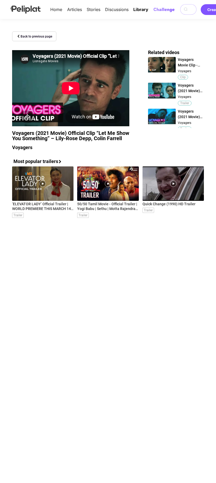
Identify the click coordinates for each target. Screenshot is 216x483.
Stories (93, 9)
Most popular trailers (35, 161)
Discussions (117, 9)
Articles (74, 9)
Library (140, 9)
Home (56, 9)
